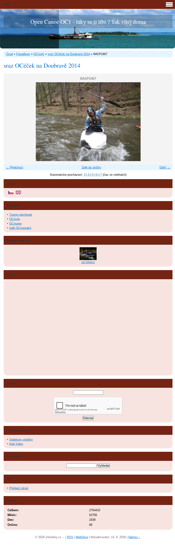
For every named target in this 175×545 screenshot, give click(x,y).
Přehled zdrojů (18, 488)
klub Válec (16, 444)
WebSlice (82, 537)
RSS (70, 537)
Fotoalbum (23, 54)
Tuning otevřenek (20, 214)
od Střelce (88, 262)
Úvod (9, 54)
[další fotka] (165, 121)
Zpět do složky (91, 167)
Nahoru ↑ (134, 537)
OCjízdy (38, 54)
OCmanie (15, 223)
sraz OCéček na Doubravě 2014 (69, 54)
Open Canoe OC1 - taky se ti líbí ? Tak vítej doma (88, 21)
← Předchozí (14, 167)
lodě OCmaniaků (20, 228)
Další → (165, 167)
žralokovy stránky (21, 439)
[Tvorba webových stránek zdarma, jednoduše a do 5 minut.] (63, 538)
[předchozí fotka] (11, 121)
